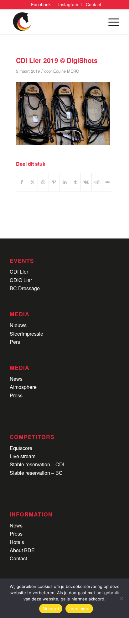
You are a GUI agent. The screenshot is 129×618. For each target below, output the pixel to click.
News (16, 378)
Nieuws (18, 325)
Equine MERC (66, 71)
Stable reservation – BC (36, 472)
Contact (18, 558)
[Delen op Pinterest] (54, 182)
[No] (121, 598)
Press (16, 395)
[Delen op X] (32, 182)
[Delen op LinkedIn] (64, 182)
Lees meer (79, 608)
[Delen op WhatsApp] (43, 182)
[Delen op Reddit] (97, 182)
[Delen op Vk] (86, 182)
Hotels (17, 542)
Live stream (22, 456)
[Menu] (110, 21)
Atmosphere (23, 386)
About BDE (22, 550)
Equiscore (21, 448)
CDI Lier (19, 271)
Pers (15, 341)
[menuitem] (41, 4)
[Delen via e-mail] (107, 182)
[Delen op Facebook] (21, 182)
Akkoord (50, 608)
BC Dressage (25, 288)
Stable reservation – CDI (37, 464)
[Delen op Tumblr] (75, 182)
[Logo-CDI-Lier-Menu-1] (53, 21)
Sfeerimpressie (26, 333)
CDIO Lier (21, 280)
